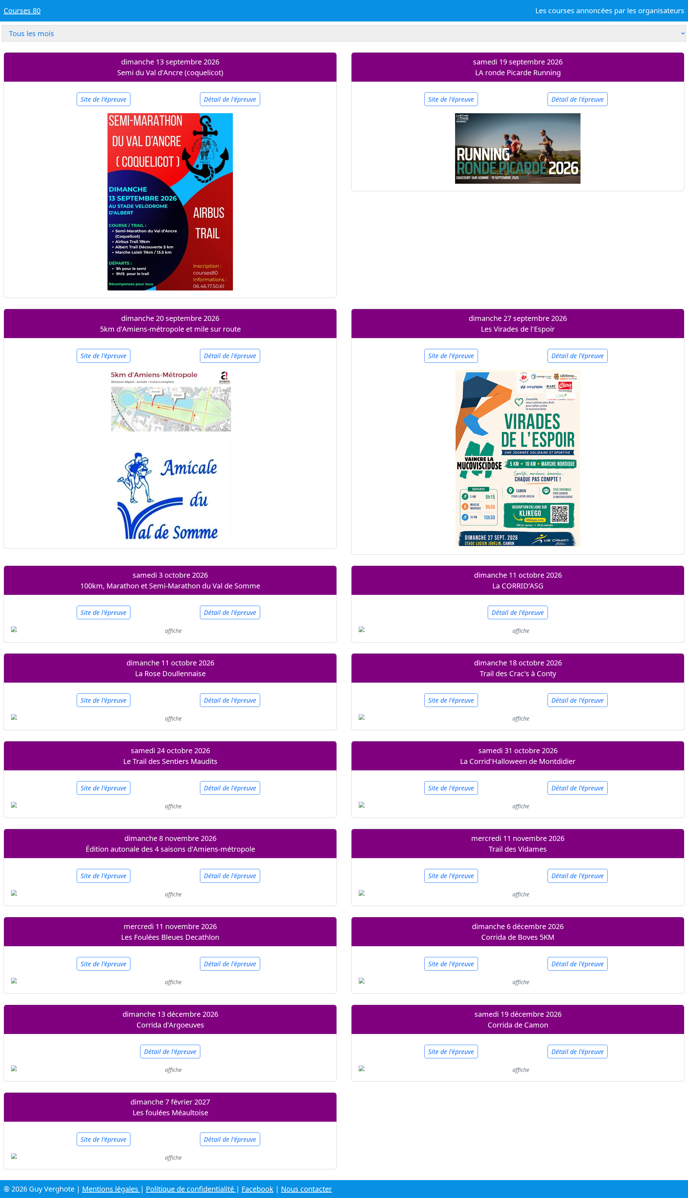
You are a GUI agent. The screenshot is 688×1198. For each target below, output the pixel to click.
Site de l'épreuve (103, 99)
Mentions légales (111, 1189)
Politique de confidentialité (191, 1189)
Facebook (257, 1189)
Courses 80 (22, 10)
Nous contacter (306, 1189)
